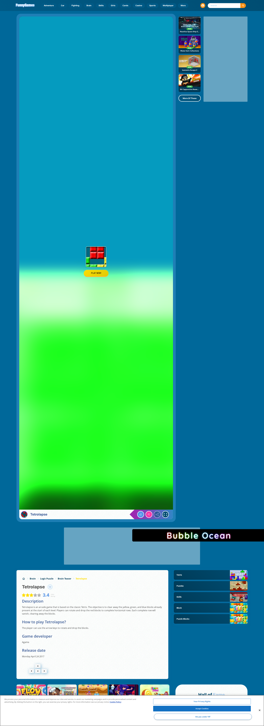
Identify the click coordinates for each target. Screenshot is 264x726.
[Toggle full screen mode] (165, 514)
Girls (113, 5)
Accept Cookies (202, 708)
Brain (88, 5)
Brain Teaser (64, 578)
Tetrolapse (81, 578)
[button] (202, 5)
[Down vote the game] (148, 514)
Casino (138, 5)
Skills (101, 5)
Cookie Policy (115, 702)
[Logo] (25, 5)
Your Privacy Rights (202, 701)
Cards (125, 5)
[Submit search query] (243, 5)
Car (62, 5)
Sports (152, 5)
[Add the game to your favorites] (50, 586)
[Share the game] (157, 514)
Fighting (75, 5)
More (183, 5)
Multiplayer (168, 5)
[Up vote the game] (140, 514)
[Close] (260, 710)
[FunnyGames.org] (23, 578)
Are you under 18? (202, 717)
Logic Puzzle (46, 578)
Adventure (49, 5)
